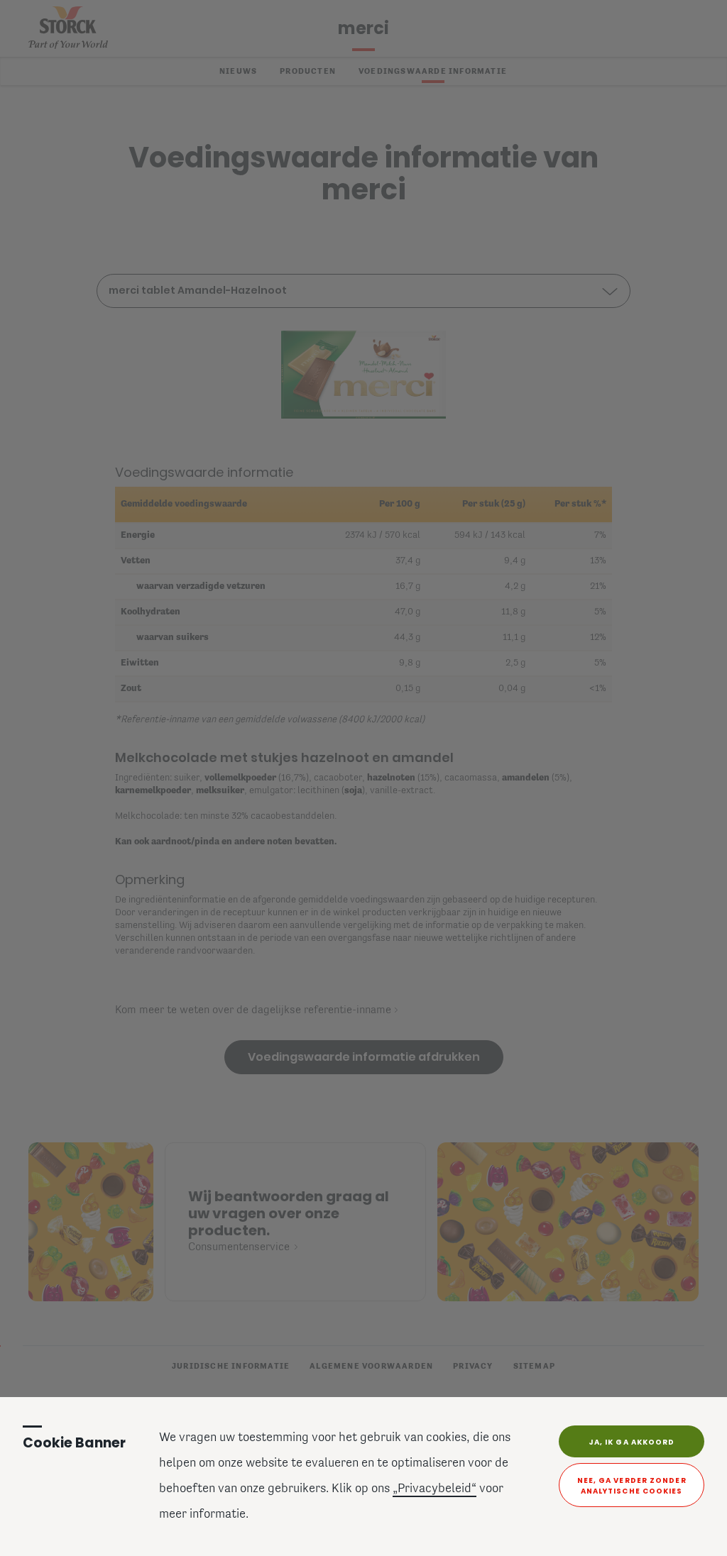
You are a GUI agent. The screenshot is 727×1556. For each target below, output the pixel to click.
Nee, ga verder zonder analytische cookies (632, 1485)
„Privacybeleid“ (434, 1489)
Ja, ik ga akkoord (632, 1442)
